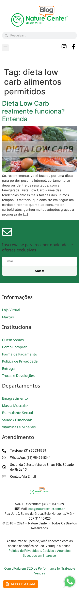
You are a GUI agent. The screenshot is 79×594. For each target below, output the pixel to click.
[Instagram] (64, 46)
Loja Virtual (11, 309)
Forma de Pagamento (19, 354)
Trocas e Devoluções (18, 375)
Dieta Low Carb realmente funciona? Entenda (33, 111)
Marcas (8, 317)
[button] (5, 47)
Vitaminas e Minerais (19, 427)
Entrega (8, 368)
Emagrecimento (15, 398)
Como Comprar (14, 347)
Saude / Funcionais (17, 420)
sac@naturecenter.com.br (46, 509)
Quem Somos (13, 340)
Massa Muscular (15, 405)
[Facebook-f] (73, 46)
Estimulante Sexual (17, 412)
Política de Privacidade (20, 361)
